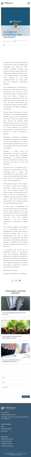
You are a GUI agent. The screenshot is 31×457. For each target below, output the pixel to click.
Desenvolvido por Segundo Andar (15, 454)
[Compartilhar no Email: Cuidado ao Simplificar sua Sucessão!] (20, 280)
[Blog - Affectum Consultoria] (7, 3)
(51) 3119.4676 (5, 412)
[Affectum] (8, 409)
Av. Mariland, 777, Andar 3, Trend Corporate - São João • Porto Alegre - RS (15, 417)
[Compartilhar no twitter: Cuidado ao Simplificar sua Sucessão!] (16, 280)
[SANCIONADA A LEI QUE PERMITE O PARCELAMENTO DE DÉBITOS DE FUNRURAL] (15, 327)
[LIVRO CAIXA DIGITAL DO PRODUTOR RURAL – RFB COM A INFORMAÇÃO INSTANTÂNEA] (15, 303)
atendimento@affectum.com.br (9, 414)
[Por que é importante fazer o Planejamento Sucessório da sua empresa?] (15, 350)
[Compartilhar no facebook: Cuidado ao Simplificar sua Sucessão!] (12, 280)
